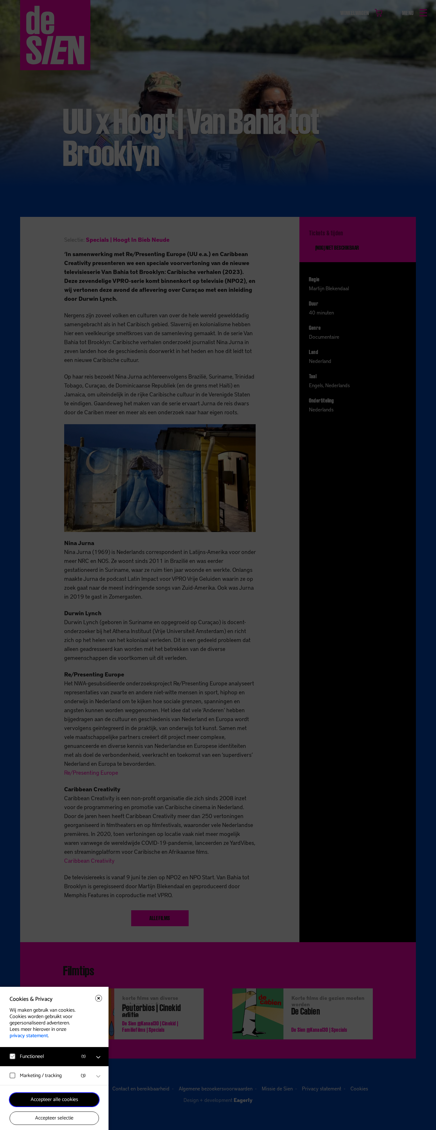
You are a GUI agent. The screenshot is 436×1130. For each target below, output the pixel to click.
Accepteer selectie (54, 1118)
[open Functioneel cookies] (98, 1057)
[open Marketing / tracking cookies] (98, 1076)
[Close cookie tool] (98, 998)
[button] (47, 1056)
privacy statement (29, 1035)
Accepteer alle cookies (54, 1099)
